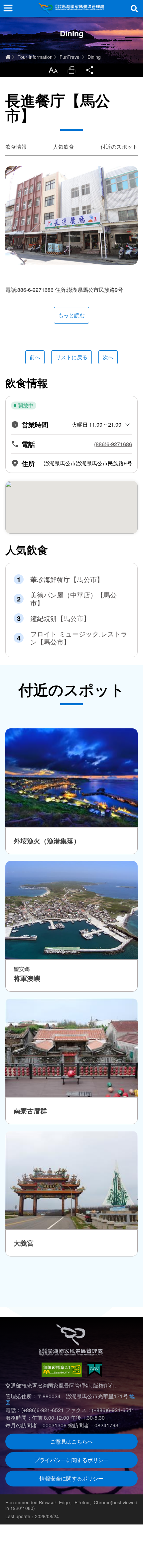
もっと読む (71, 315)
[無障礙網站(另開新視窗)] (62, 1370)
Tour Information (35, 57)
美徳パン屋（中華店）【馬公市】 (73, 599)
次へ (108, 357)
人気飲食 (63, 146)
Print (71, 70)
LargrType (53, 70)
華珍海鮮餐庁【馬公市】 (66, 579)
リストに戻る (71, 357)
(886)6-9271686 (113, 444)
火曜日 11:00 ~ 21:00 (96, 424)
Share (90, 70)
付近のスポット (119, 146)
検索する (134, 9)
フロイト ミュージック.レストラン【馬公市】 (78, 638)
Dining (94, 57)
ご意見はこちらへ (71, 1441)
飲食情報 (16, 146)
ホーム (8, 57)
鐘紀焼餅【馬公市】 (60, 618)
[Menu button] (8, 8)
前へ (35, 357)
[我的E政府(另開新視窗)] (94, 1369)
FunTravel (70, 57)
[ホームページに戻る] (71, 8)
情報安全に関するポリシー (71, 1478)
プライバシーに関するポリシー (71, 1460)
